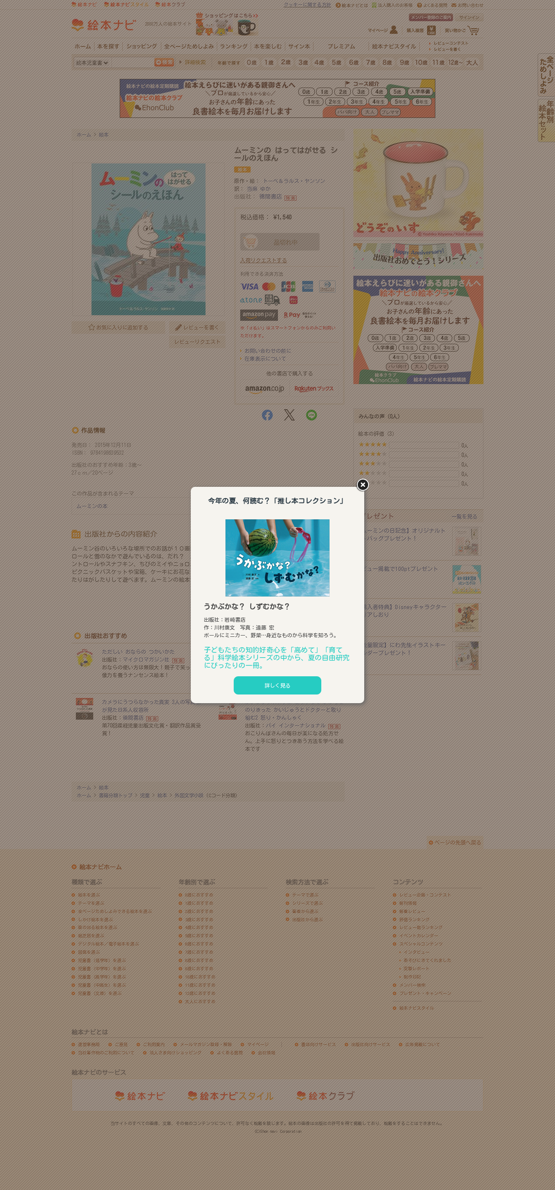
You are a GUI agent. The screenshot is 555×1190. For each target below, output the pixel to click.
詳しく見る (277, 685)
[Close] (364, 485)
